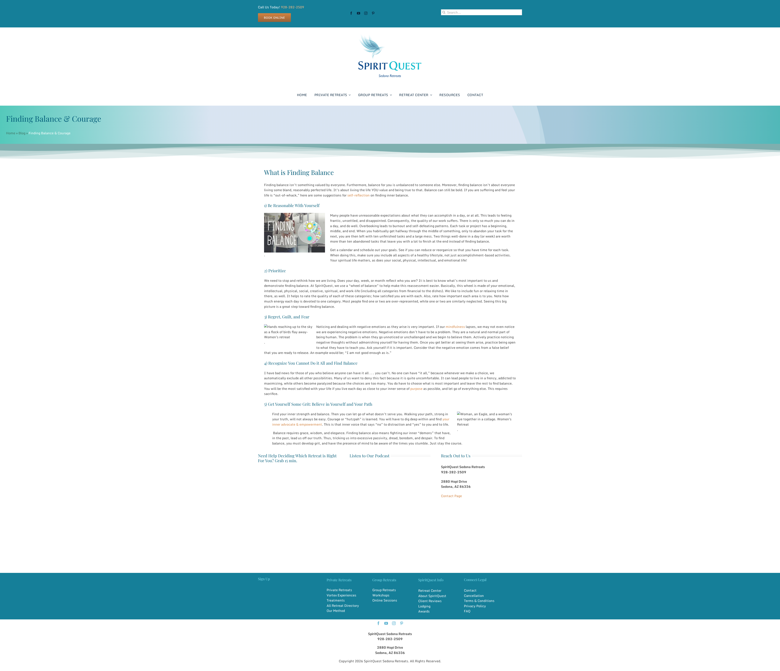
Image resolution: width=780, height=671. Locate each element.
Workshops (380, 595)
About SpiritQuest (432, 595)
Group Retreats (384, 590)
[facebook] (351, 13)
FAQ (467, 611)
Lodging (424, 606)
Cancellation (474, 595)
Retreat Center (429, 590)
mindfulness (455, 326)
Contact (470, 590)
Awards (424, 611)
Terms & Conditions (479, 600)
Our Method (336, 610)
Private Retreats (339, 590)
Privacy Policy (475, 606)
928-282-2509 (292, 7)
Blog (21, 133)
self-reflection (358, 195)
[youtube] (358, 13)
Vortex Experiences (341, 595)
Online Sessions (384, 600)
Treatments (336, 600)
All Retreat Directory (343, 605)
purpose (416, 388)
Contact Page (451, 496)
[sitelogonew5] (390, 31)
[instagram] (365, 13)
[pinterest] (373, 13)
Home (10, 133)
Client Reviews (430, 601)
